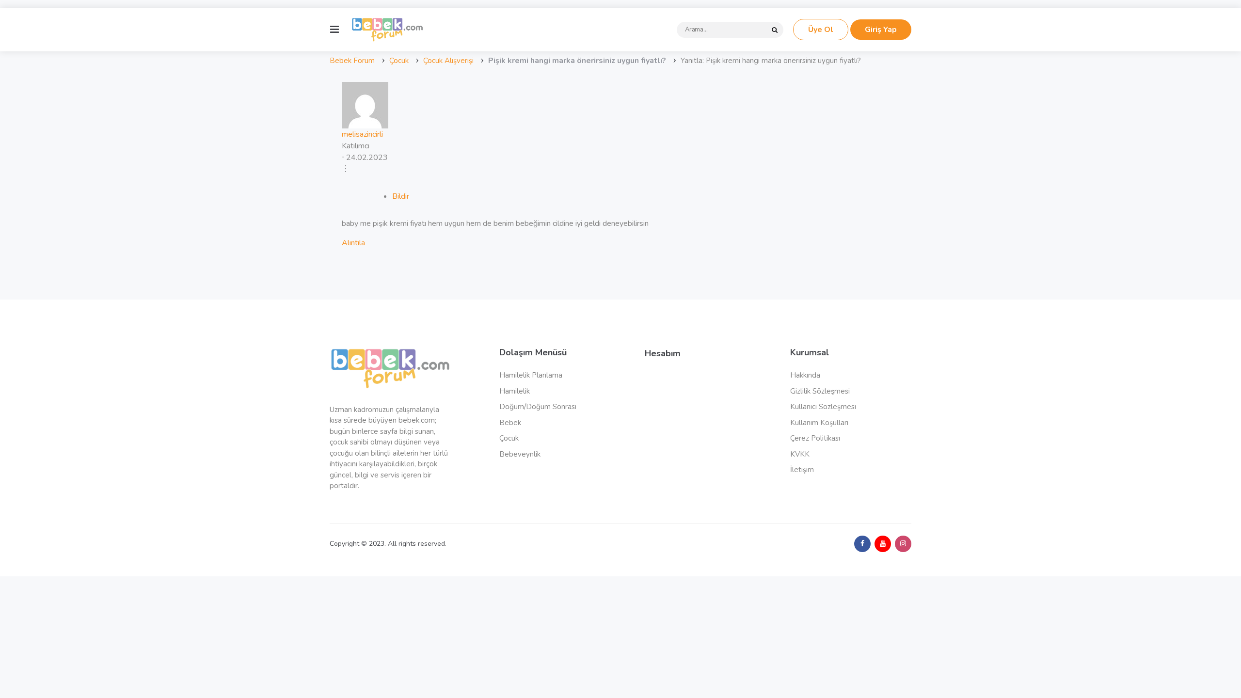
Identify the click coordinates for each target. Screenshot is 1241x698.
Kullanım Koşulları (819, 423)
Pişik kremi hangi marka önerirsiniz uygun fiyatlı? (577, 60)
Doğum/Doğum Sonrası (537, 407)
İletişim (802, 470)
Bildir (400, 196)
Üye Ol (820, 29)
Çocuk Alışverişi (448, 60)
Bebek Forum (352, 60)
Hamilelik (514, 391)
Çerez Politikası (815, 438)
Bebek (510, 423)
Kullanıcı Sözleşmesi (823, 407)
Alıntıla (353, 243)
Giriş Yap (881, 29)
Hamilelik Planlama (530, 375)
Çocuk (399, 60)
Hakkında (805, 375)
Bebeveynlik (520, 454)
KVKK (800, 454)
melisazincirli (362, 134)
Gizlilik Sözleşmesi (820, 391)
